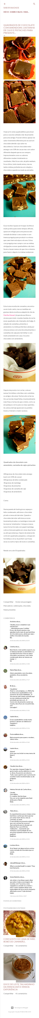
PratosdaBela (14, 734)
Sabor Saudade (11, 7)
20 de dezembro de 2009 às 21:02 (20, 710)
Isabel (12, 716)
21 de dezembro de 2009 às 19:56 (20, 805)
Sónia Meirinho (15, 877)
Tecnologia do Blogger (21, 1007)
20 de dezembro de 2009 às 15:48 (20, 664)
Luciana (12, 845)
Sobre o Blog (16, 12)
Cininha (12, 647)
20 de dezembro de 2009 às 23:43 (20, 742)
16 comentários (21, 946)
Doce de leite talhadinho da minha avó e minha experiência (18, 987)
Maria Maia (13, 670)
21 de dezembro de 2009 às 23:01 (20, 839)
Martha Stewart (9, 315)
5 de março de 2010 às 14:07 (18, 896)
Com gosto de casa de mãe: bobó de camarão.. (19, 940)
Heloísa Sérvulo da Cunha (18, 789)
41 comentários (21, 993)
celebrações (17, 606)
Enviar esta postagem (23, 602)
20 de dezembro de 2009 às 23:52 (20, 760)
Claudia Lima (14, 766)
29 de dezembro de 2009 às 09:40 (20, 871)
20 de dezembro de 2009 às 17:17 (20, 680)
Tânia (12, 811)
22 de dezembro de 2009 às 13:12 (20, 857)
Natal (5, 610)
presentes (12, 610)
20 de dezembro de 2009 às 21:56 (20, 728)
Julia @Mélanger (15, 863)
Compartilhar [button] (8, 602)
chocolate (26, 606)
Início (6, 12)
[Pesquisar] (34, 3)
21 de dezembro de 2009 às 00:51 (20, 783)
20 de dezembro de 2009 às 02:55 (20, 640)
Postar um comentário (12, 901)
